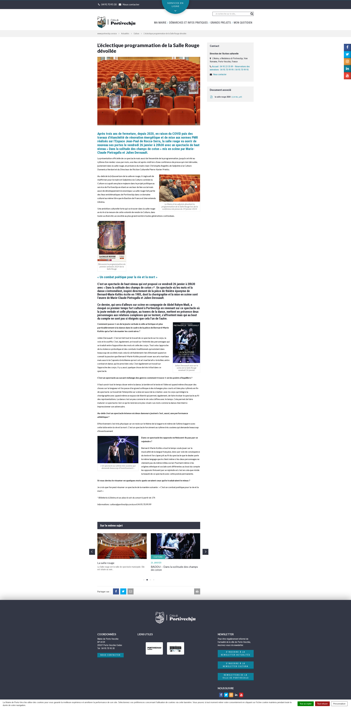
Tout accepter (306, 704)
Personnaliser (339, 704)
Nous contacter (220, 74)
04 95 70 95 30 (109, 4)
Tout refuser (322, 704)
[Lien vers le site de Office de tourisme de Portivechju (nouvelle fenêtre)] (154, 648)
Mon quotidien (243, 22)
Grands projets (220, 22)
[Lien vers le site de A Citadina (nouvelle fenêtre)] (175, 648)
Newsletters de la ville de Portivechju (236, 676)
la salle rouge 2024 (227, 97)
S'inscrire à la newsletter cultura (235, 664)
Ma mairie (160, 22)
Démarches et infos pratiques (188, 22)
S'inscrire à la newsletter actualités (235, 653)
